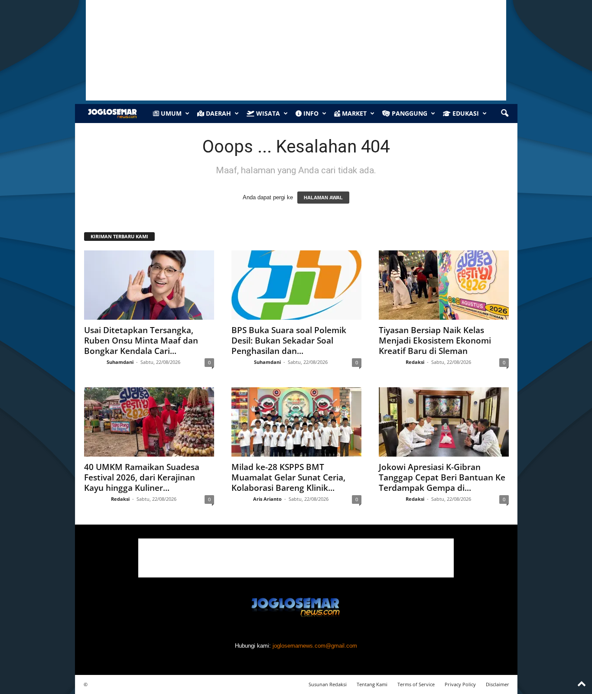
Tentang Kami (372, 684)
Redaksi (415, 362)
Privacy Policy (460, 684)
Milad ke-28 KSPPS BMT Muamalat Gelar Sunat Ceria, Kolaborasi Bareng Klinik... (288, 477)
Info (310, 113)
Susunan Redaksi (328, 684)
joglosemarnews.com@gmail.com (315, 645)
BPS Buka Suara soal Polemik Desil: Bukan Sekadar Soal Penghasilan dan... (288, 340)
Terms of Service (416, 684)
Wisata (267, 113)
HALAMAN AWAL (323, 197)
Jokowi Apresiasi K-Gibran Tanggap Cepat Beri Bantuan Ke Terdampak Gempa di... (442, 477)
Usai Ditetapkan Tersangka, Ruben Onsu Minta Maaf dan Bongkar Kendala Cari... (141, 340)
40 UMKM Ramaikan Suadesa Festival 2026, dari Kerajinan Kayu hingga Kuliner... (141, 477)
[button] (504, 113)
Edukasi (465, 113)
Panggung (408, 113)
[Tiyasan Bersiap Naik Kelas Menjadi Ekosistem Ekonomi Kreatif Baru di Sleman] (444, 285)
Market (353, 113)
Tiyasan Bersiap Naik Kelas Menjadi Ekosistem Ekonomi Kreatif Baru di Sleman (435, 340)
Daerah (217, 113)
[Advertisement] (296, 557)
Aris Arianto (267, 499)
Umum (170, 113)
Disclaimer (497, 684)
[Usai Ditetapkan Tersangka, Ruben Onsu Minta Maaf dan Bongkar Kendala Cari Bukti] (149, 285)
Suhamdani (120, 362)
